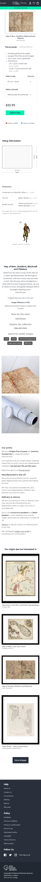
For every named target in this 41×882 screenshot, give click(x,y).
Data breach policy (10, 832)
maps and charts (14, 343)
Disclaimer (7, 817)
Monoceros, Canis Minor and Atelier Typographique (20, 605)
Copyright (7, 836)
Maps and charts (20, 328)
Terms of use (8, 828)
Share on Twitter (29, 123)
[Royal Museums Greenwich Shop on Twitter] (10, 856)
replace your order (22, 531)
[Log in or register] (30, 3)
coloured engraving (27, 339)
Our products (8, 796)
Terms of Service (10, 840)
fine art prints (24, 470)
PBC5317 (28, 343)
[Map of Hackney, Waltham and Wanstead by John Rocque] (20, 669)
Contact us (7, 792)
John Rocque (20, 40)
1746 (6, 339)
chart (14, 339)
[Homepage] (19, 3)
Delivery (5, 525)
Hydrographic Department (11, 748)
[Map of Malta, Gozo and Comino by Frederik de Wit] (20, 629)
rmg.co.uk (26, 855)
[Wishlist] (34, 3)
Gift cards (7, 807)
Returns (6, 803)
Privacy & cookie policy (12, 825)
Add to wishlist (13, 123)
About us (7, 788)
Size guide (31, 76)
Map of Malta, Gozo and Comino (14, 647)
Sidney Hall (6, 607)
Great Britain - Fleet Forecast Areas (15, 746)
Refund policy (9, 843)
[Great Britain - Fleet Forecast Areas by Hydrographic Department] (20, 720)
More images (20, 760)
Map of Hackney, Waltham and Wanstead (17, 686)
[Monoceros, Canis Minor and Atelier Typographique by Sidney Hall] (20, 578)
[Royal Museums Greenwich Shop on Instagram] (15, 856)
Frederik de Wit (7, 648)
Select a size (20, 76)
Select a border (12, 89)
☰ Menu (3, 3)
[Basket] (37, 3)
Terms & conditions (10, 821)
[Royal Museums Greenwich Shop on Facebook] (5, 856)
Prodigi (14, 877)
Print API (7, 877)
